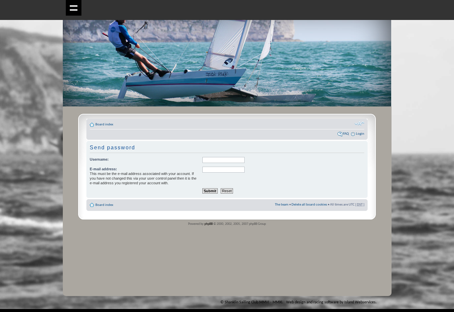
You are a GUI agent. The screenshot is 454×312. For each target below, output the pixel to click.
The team (281, 205)
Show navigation (73, 8)
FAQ (346, 134)
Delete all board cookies (309, 205)
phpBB (208, 224)
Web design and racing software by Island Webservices (331, 302)
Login (360, 134)
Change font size (359, 123)
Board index (104, 124)
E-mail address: (103, 169)
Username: (99, 159)
